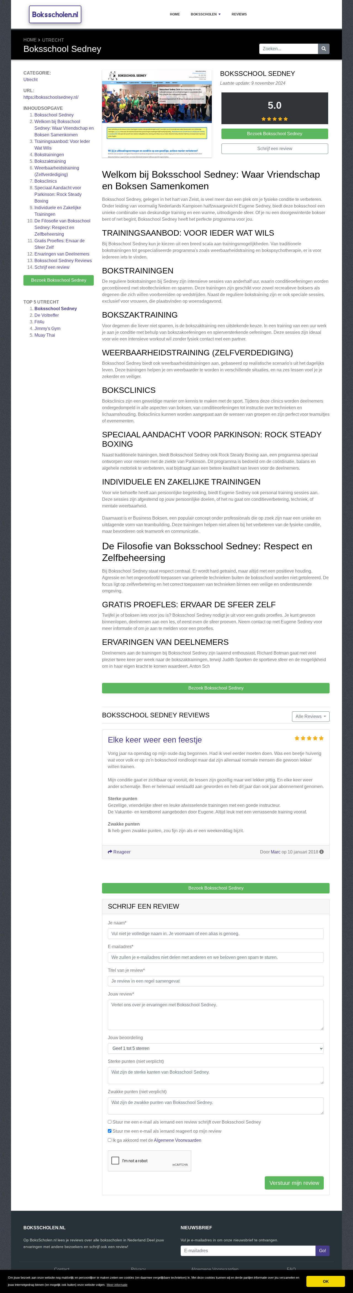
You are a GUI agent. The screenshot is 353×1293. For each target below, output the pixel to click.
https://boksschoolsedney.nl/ (50, 97)
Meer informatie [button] (117, 1284)
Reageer (121, 852)
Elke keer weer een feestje (155, 739)
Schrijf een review (51, 267)
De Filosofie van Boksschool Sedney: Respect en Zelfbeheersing (62, 227)
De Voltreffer (46, 315)
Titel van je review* (126, 970)
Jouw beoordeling (125, 1037)
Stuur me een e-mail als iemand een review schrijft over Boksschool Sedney (187, 1122)
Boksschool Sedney (54, 115)
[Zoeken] (324, 49)
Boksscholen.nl (55, 14)
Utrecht (53, 40)
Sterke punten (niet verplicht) (136, 1061)
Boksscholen (204, 14)
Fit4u (39, 322)
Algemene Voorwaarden (177, 1140)
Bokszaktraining (50, 161)
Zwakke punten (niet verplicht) (137, 1091)
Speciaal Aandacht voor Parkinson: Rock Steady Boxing (58, 194)
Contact (61, 1269)
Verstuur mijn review (294, 1183)
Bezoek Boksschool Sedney (58, 280)
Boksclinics (45, 181)
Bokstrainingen (49, 154)
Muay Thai (44, 335)
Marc (275, 852)
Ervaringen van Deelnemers (61, 254)
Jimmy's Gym (47, 328)
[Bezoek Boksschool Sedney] (157, 114)
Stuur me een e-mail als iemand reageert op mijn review (167, 1131)
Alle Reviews (309, 716)
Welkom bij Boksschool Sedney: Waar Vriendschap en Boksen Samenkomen (64, 128)
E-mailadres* (120, 946)
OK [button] (326, 1281)
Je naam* (117, 922)
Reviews (239, 14)
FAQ (291, 1269)
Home (175, 14)
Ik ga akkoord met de (157, 1140)
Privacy (138, 1269)
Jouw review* (121, 994)
